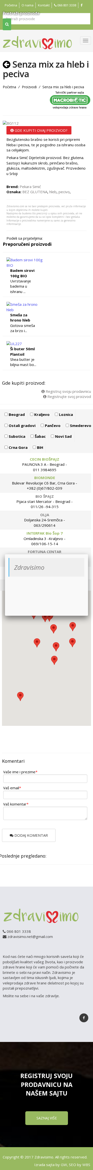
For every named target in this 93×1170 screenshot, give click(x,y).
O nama (27, 5)
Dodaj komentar (30, 835)
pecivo (64, 191)
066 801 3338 (66, 5)
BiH (39, 447)
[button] (20, 696)
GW (64, 1164)
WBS (86, 1164)
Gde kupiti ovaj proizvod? (40, 130)
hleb (53, 191)
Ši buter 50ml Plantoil (22, 351)
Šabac (40, 436)
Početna (11, 5)
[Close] (88, 554)
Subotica (16, 436)
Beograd (16, 414)
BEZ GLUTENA (34, 191)
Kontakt (44, 5)
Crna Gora (18, 447)
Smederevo (80, 425)
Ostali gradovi (21, 425)
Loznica (65, 414)
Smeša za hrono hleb (20, 317)
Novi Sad (63, 436)
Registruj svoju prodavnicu (68, 391)
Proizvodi (29, 87)
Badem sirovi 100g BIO (22, 273)
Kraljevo (41, 414)
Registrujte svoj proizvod (68, 396)
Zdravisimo (29, 567)
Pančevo (52, 425)
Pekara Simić (30, 186)
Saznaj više (46, 1118)
